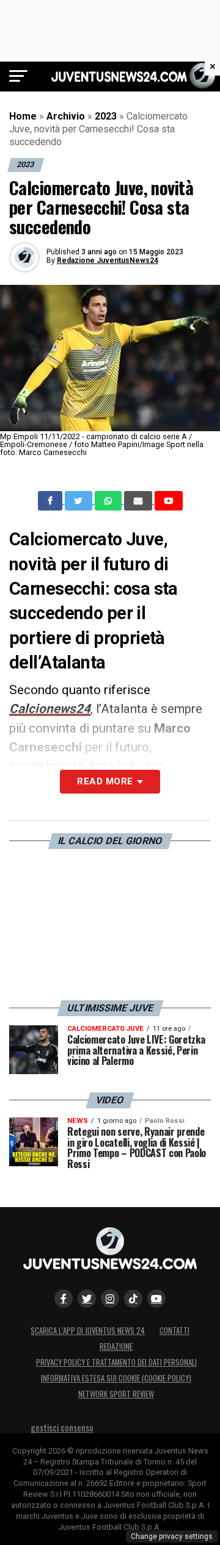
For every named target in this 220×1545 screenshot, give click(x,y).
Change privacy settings (172, 1536)
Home (23, 116)
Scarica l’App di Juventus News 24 (88, 1330)
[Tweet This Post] (80, 501)
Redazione (116, 1346)
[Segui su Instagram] (110, 1298)
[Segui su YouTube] (156, 1298)
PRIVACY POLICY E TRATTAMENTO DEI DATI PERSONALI (116, 1362)
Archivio (65, 116)
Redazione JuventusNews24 (107, 260)
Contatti (174, 1330)
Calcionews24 (49, 708)
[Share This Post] (109, 501)
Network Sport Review (116, 1394)
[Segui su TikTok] (133, 1298)
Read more (105, 781)
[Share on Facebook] (51, 501)
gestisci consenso (62, 1427)
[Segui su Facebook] (63, 1298)
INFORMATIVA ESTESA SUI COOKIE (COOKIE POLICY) (116, 1378)
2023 (106, 116)
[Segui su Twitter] (87, 1298)
